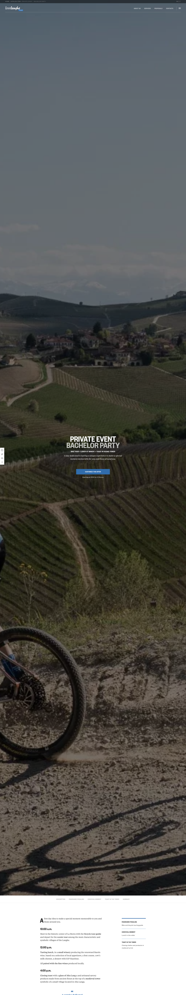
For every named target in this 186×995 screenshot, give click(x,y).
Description (60, 899)
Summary (126, 899)
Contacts (169, 8)
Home (7, 1)
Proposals (158, 8)
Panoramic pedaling (76, 899)
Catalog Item (16, 1)
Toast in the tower (112, 899)
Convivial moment (94, 899)
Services (147, 8)
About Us (137, 8)
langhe (12, 8)
